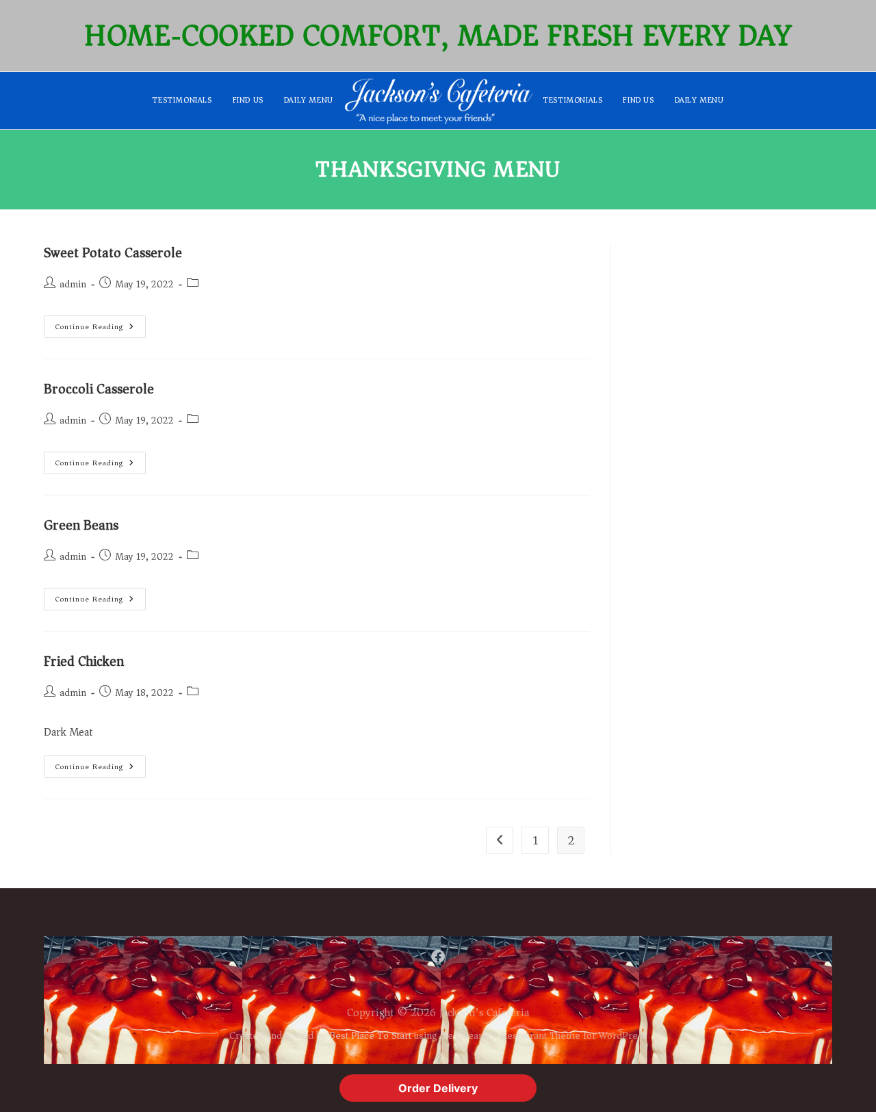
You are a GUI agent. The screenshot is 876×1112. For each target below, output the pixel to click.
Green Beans (81, 525)
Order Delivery (438, 1088)
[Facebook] (438, 956)
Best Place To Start (370, 1035)
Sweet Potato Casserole (113, 253)
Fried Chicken (84, 661)
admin (73, 284)
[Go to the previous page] (499, 840)
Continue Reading (100, 324)
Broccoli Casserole (99, 389)
